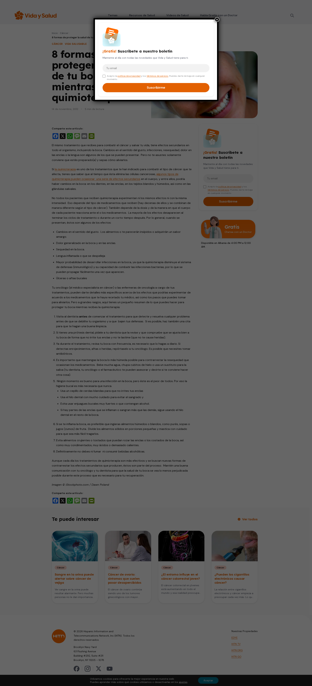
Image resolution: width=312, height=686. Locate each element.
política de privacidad (129, 76)
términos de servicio (157, 76)
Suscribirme (156, 87)
